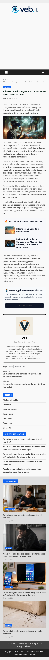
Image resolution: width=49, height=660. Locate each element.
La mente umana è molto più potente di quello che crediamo (22, 374)
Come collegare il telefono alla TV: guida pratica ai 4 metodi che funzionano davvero (24, 576)
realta (11, 366)
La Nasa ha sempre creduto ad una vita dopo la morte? (24, 384)
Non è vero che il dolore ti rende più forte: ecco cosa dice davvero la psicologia (24, 537)
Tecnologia (7, 87)
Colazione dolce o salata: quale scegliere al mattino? (24, 498)
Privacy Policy (36, 643)
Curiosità (7, 405)
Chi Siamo (7, 418)
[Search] (43, 72)
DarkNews (17, 654)
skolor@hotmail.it (19, 342)
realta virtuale (19, 366)
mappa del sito (24, 646)
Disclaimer (11, 643)
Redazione (7, 423)
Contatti (7, 428)
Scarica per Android (24, 305)
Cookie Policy (23, 643)
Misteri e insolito (10, 400)
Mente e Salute (10, 409)
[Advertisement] (24, 40)
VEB (4, 98)
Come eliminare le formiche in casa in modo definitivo (24, 614)
